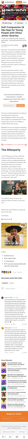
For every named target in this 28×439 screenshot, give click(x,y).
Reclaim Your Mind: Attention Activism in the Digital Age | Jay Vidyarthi (16, 405)
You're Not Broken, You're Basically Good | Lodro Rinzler (15, 363)
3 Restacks (19, 272)
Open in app (8, 23)
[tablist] (8, 283)
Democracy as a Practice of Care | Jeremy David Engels (17, 369)
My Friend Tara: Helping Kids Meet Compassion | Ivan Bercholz (16, 375)
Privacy (24, 426)
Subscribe (19, 2)
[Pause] (1, 18)
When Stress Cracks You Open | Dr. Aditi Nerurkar (16, 387)
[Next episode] (5, 18)
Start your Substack (10, 432)
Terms (9, 428)
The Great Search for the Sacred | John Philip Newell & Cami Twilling (17, 381)
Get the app (22, 432)
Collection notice (16, 428)
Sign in (24, 2)
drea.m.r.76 (8, 297)
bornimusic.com (9, 256)
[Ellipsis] (26, 297)
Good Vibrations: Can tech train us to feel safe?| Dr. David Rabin (17, 399)
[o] (14, 187)
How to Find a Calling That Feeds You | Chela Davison (16, 393)
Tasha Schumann (14, 45)
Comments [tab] (5, 283)
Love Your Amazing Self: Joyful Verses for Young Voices (15, 265)
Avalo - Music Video (10, 258)
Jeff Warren (4, 45)
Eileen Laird (8, 327)
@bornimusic (10, 261)
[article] (14, 364)
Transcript (20, 23)
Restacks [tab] (11, 283)
